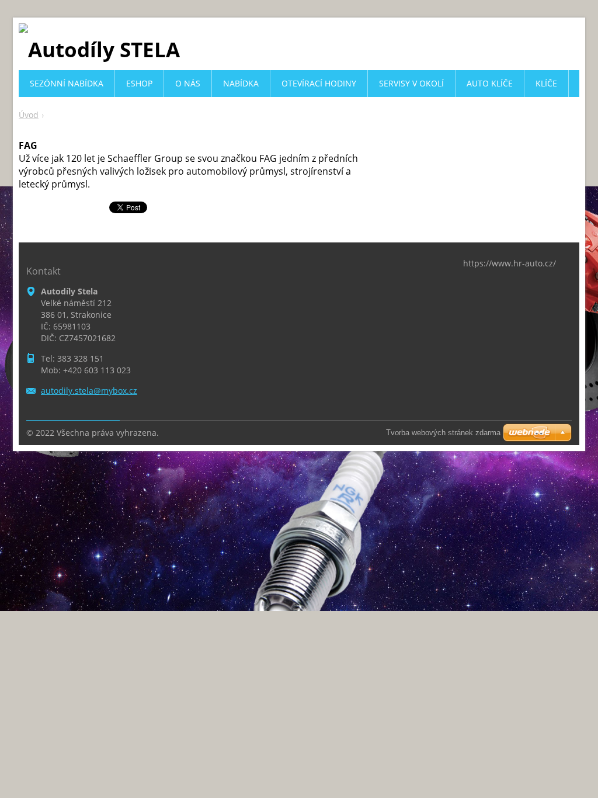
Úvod (29, 114)
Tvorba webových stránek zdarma (443, 432)
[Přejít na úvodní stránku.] (99, 49)
